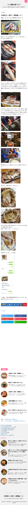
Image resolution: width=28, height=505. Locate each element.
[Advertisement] (14, 337)
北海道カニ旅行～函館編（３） (16, 373)
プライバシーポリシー (18, 492)
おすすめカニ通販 (5, 425)
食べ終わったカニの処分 (6, 435)
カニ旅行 (4, 310)
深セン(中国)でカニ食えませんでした (17, 410)
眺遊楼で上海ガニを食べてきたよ (15, 460)
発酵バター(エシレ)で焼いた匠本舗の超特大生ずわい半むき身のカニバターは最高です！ (17, 452)
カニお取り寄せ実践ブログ (7, 428)
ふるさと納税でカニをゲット (7, 427)
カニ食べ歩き (4, 432)
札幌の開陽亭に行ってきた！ (15, 401)
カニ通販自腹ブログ (14, 4)
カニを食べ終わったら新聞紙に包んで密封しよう (15, 420)
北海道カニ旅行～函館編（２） (16, 391)
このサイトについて (9, 492)
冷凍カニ (3, 433)
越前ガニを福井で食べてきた (15, 382)
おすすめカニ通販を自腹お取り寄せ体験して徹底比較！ (14, 498)
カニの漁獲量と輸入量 (6, 429)
